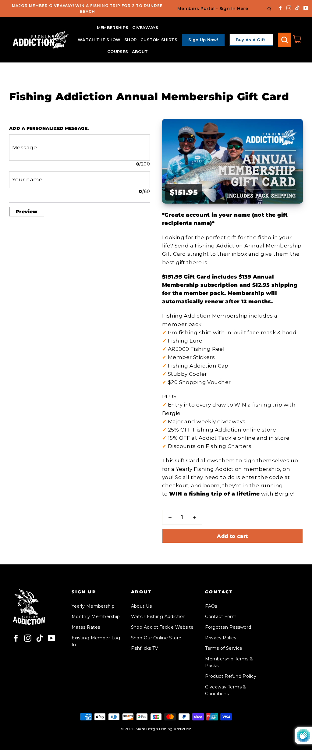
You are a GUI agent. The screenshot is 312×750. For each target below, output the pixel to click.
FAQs (211, 606)
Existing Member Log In (96, 641)
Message (24, 147)
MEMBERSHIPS (113, 27)
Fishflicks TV (144, 648)
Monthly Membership (96, 616)
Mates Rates (86, 627)
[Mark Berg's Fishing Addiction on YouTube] (305, 7)
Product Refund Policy (230, 676)
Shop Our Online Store (156, 638)
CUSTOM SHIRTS (158, 39)
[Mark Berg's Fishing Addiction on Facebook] (280, 7)
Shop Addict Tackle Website (162, 627)
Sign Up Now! (203, 39)
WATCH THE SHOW (99, 39)
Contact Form (220, 616)
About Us (141, 606)
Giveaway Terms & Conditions (225, 690)
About (140, 51)
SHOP (130, 39)
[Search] (284, 40)
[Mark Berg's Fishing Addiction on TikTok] (297, 7)
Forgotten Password (228, 627)
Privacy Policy (220, 638)
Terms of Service (224, 648)
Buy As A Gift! (251, 39)
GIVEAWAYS (145, 27)
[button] (170, 517)
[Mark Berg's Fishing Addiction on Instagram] (288, 7)
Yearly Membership (93, 606)
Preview (27, 212)
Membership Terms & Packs (229, 662)
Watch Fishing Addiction (158, 616)
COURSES (117, 51)
